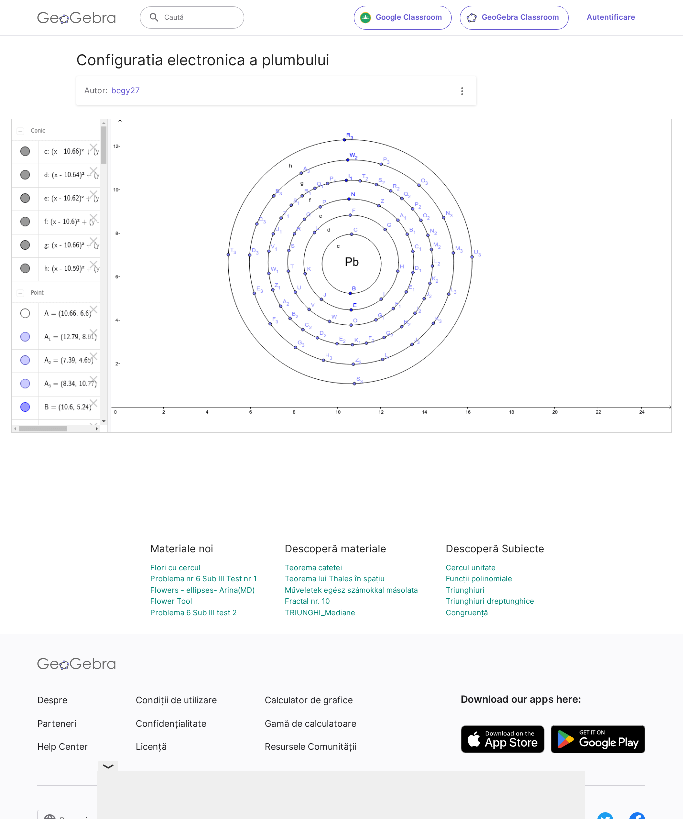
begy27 (126, 91)
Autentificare (611, 17)
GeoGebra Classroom (520, 17)
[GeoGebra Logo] (77, 18)
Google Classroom (409, 17)
